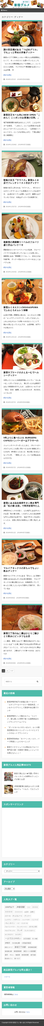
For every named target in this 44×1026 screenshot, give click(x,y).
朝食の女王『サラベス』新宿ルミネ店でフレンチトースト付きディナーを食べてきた (21, 183)
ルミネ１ (18, 934)
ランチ (19, 930)
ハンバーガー (26, 919)
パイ (18, 923)
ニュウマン (8, 919)
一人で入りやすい (13, 938)
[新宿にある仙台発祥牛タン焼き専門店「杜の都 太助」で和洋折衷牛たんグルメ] (22, 487)
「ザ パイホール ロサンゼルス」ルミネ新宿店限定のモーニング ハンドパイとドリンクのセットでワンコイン (23, 730)
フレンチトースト (22, 926)
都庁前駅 (33, 955)
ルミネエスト (9, 934)
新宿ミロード (9, 947)
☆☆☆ (35, 907)
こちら (15, 994)
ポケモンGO (33, 926)
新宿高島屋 (17, 951)
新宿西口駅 (8, 951)
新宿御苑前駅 (32, 947)
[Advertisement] (22, 832)
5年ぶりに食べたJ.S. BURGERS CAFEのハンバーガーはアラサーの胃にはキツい (21, 441)
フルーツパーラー (10, 926)
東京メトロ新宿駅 (30, 951)
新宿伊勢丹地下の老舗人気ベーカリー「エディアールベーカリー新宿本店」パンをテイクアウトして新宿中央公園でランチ (23, 706)
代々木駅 (34, 938)
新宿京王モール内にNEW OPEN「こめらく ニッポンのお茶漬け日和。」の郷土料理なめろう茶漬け (22, 118)
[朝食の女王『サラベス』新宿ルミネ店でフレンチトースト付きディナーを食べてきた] (22, 164)
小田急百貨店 (26, 943)
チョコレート (17, 916)
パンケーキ (24, 923)
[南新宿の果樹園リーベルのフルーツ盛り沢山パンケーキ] (22, 226)
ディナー (28, 916)
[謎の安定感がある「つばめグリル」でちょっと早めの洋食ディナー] (22, 33)
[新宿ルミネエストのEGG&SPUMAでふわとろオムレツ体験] (22, 291)
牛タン (12, 955)
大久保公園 (16, 943)
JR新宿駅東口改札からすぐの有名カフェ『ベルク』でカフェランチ (26, 789)
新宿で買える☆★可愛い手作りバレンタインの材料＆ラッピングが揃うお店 (26, 776)
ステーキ (8, 916)
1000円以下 (9, 907)
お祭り (32, 912)
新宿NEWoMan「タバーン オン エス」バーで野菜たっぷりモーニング (23, 740)
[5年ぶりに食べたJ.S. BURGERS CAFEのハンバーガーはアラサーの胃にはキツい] (22, 422)
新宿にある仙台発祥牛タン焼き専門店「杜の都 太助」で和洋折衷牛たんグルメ (22, 506)
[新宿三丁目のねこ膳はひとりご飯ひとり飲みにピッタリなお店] (22, 617)
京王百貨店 (27, 938)
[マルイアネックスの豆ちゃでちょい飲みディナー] (22, 552)
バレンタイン (10, 923)
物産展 (18, 955)
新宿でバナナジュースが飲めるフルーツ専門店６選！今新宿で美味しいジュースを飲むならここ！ (23, 750)
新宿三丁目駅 (20, 947)
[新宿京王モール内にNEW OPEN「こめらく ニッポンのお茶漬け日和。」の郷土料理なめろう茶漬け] (22, 99)
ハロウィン (16, 919)
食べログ (17, 958)
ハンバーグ (35, 919)
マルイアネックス (10, 930)
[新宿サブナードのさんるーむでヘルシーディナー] (22, 356)
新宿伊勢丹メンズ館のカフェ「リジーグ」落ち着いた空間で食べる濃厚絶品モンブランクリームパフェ (23, 719)
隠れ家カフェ (9, 958)
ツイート (7, 977)
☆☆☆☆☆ (19, 912)
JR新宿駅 (20, 907)
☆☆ (28, 907)
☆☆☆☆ (9, 912)
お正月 (26, 912)
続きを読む (8, 75)
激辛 (6, 955)
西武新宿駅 (25, 955)
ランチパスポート (30, 930)
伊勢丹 (7, 943)
